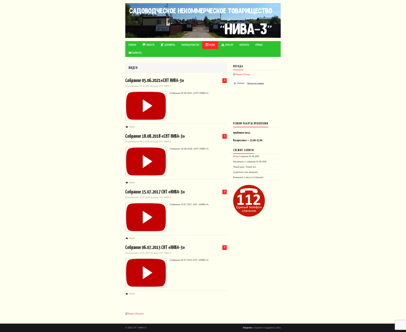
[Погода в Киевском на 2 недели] (255, 83)
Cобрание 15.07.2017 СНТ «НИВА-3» (155, 192)
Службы (258, 45)
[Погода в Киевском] (249, 79)
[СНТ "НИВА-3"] (203, 20)
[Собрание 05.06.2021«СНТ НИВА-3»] (146, 106)
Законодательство (190, 45)
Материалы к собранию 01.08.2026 (249, 162)
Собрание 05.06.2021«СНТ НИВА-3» (154, 80)
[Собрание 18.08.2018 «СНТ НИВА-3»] (146, 161)
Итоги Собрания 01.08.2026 (246, 156)
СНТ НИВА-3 (165, 86)
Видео (132, 127)
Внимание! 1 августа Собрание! (248, 177)
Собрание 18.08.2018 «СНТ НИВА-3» (155, 136)
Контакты (244, 45)
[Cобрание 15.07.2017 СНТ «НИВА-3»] (146, 217)
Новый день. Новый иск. (244, 167)
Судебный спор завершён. (245, 172)
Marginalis (247, 328)
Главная (132, 45)
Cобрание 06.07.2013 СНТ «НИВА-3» (155, 247)
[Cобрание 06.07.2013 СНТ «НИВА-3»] (146, 273)
